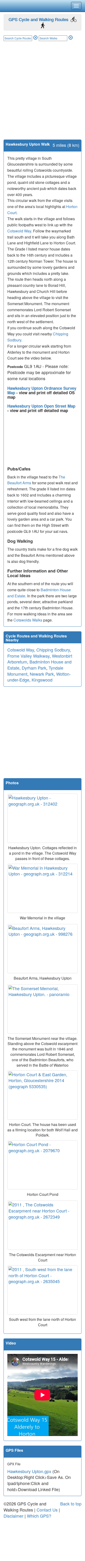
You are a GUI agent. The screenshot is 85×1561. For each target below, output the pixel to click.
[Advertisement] (42, 95)
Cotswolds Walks (27, 620)
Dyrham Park (34, 668)
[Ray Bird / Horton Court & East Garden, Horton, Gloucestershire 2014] (42, 1095)
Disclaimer (13, 1516)
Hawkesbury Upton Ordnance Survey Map (41, 390)
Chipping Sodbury (53, 650)
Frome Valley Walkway (28, 656)
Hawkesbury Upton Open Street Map (41, 406)
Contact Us (47, 1510)
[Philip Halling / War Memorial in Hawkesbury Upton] (42, 888)
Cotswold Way (19, 231)
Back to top (70, 1503)
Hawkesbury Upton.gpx (29, 1471)
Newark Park (42, 674)
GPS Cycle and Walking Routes (38, 19)
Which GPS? (39, 1516)
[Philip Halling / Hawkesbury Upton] (42, 818)
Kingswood (42, 680)
